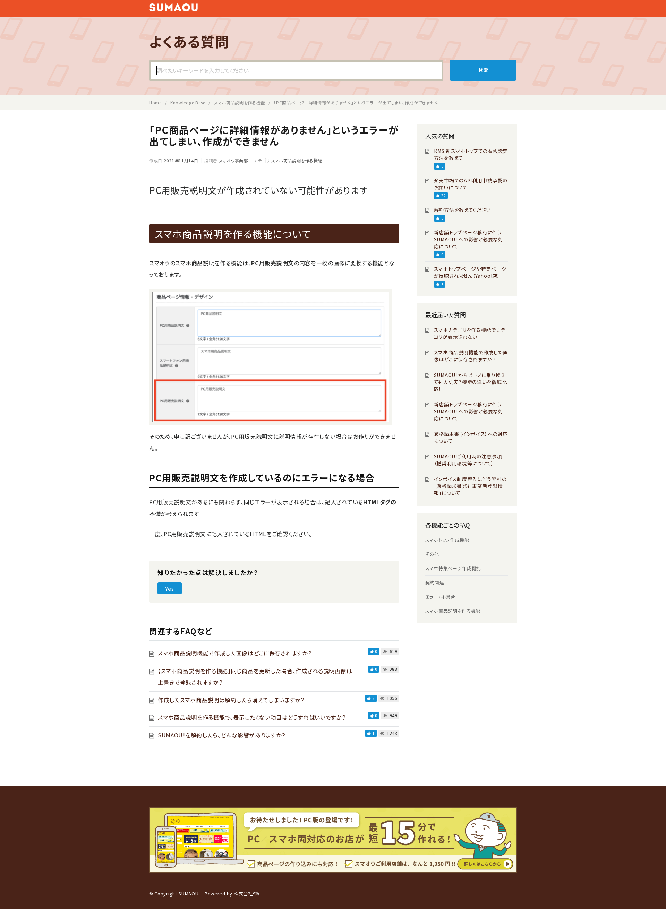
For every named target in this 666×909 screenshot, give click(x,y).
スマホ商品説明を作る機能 (296, 160)
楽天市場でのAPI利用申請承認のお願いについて (470, 184)
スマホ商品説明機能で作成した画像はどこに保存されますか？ (235, 653)
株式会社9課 (247, 893)
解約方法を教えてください (462, 209)
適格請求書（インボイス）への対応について (471, 437)
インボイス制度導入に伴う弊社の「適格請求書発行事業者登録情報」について (470, 485)
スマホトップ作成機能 (447, 540)
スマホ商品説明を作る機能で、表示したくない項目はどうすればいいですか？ (252, 717)
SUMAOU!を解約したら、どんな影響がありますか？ (221, 735)
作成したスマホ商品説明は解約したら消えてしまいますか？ (231, 700)
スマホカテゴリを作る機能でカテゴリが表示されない (470, 333)
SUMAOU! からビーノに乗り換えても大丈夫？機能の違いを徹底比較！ (470, 381)
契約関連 (434, 582)
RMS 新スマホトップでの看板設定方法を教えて (471, 154)
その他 (432, 554)
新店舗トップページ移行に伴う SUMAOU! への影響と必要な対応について (468, 239)
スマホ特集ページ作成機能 (453, 568)
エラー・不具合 (440, 596)
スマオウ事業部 (233, 160)
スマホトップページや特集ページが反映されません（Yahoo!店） (470, 272)
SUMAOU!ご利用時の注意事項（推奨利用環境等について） (468, 460)
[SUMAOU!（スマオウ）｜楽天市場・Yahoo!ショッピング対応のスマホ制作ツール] (173, 9)
